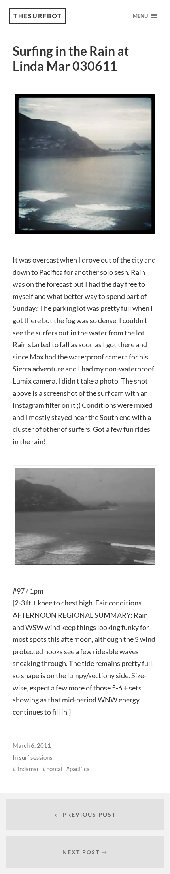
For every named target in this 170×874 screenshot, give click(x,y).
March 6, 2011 (32, 745)
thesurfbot (37, 15)
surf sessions (36, 757)
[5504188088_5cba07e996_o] (85, 164)
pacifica (80, 768)
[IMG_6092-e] (85, 516)
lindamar (27, 768)
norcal (54, 768)
